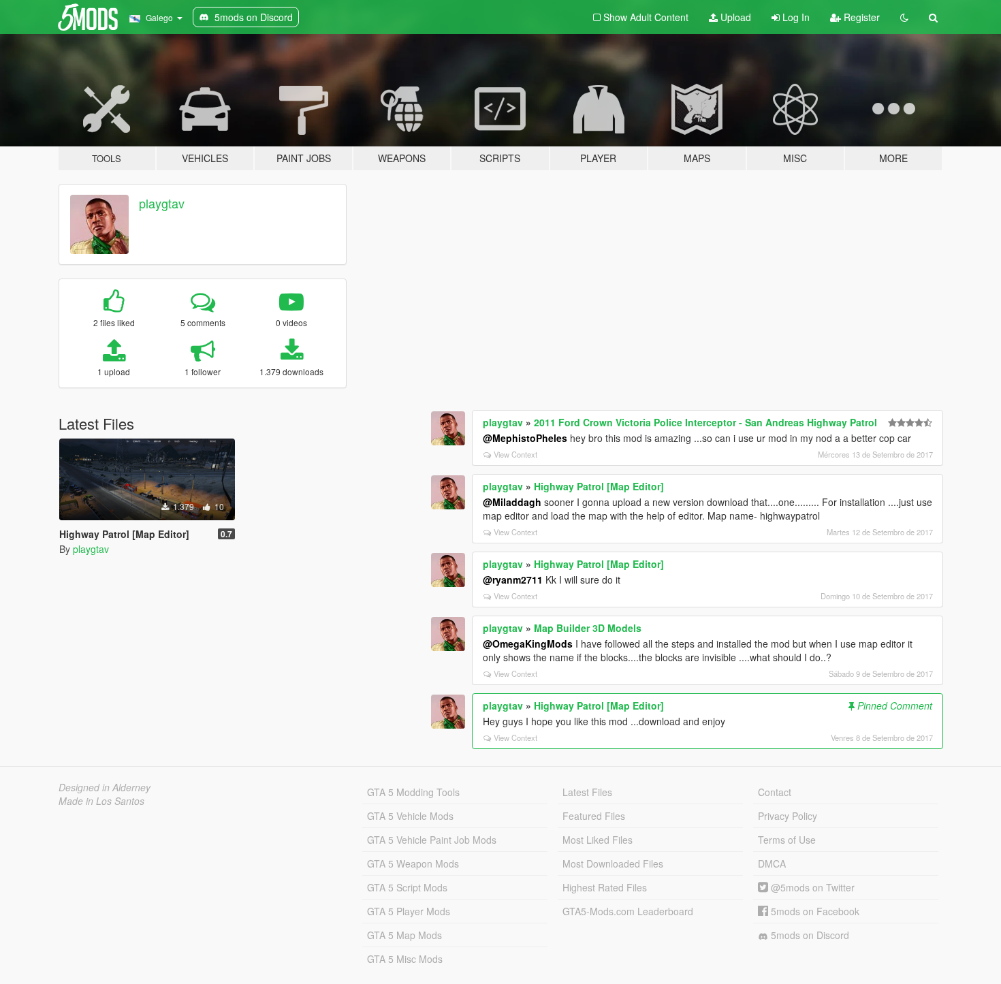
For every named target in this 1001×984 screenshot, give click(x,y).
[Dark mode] (904, 17)
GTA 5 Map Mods (404, 935)
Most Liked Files (597, 839)
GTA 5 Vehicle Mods (410, 816)
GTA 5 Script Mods (407, 887)
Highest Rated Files (604, 887)
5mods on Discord (808, 935)
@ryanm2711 (513, 579)
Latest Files (587, 792)
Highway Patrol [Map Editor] (599, 486)
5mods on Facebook (813, 911)
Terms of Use (787, 839)
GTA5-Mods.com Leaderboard (627, 911)
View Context (515, 454)
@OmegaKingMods (528, 643)
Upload (734, 17)
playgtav (162, 203)
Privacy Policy (787, 816)
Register (860, 17)
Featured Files (593, 816)
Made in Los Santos (101, 801)
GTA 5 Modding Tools (413, 792)
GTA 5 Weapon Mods (413, 863)
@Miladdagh (512, 502)
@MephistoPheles (525, 438)
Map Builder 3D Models (587, 628)
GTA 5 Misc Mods (405, 959)
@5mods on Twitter (811, 887)
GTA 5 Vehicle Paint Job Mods (431, 839)
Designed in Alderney (104, 787)
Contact (774, 792)
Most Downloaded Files (612, 863)
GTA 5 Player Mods (408, 911)
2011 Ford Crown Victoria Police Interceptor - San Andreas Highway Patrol (705, 422)
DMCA (772, 863)
